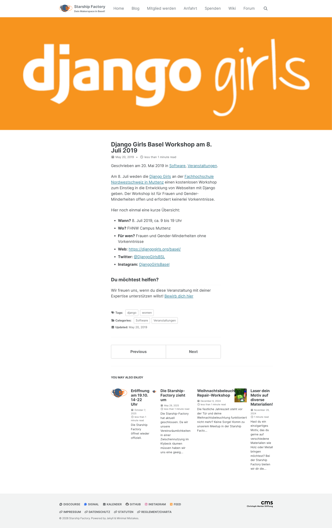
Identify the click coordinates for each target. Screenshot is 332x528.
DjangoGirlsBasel (154, 264)
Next (193, 351)
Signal (93, 504)
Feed (177, 504)
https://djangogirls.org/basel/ (155, 249)
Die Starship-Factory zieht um (172, 395)
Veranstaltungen (202, 165)
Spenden (213, 8)
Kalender (114, 504)
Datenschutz (99, 512)
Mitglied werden (161, 8)
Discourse (71, 504)
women (147, 312)
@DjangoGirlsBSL (149, 256)
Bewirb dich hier (178, 296)
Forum (249, 8)
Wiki (232, 8)
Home (118, 8)
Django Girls (160, 176)
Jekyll (110, 518)
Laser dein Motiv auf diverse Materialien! (262, 397)
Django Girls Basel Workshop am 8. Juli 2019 (161, 147)
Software (177, 165)
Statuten (125, 512)
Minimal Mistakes (127, 518)
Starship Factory (89, 8)
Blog (135, 8)
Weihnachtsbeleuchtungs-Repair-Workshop (222, 392)
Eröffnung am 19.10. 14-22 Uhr (140, 397)
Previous (138, 351)
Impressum (72, 512)
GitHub (135, 504)
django (131, 312)
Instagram (157, 504)
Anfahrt (190, 8)
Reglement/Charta (156, 512)
